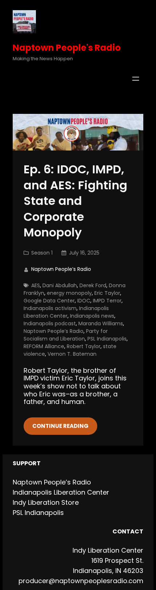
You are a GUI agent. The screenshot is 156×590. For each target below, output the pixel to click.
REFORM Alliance (44, 346)
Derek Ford (92, 285)
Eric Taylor (107, 293)
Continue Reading (60, 426)
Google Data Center (49, 300)
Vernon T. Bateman (72, 354)
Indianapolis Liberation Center (66, 312)
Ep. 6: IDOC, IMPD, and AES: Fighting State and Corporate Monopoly (75, 200)
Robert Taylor (83, 346)
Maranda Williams (100, 323)
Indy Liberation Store (46, 502)
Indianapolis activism (50, 308)
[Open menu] (135, 78)
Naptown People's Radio (67, 48)
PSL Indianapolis (107, 338)
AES (35, 285)
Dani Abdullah (59, 285)
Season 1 (42, 252)
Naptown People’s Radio (53, 331)
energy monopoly (69, 293)
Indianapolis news (92, 315)
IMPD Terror (107, 300)
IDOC (83, 300)
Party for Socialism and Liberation (66, 334)
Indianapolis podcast (50, 323)
